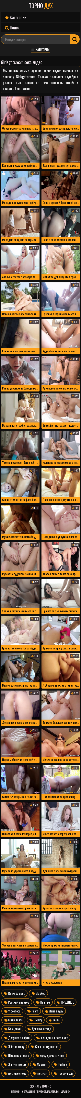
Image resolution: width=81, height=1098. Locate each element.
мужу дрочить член (51, 1055)
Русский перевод (18, 1002)
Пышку (37, 1020)
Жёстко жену (15, 1046)
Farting (62, 1064)
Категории (17, 17)
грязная (42, 1073)
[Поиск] (75, 39)
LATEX (56, 1020)
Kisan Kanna (15, 1020)
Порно (40, 5)
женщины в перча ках (54, 1037)
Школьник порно (18, 1055)
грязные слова (16, 1073)
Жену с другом (16, 1064)
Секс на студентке (46, 1046)
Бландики (14, 1028)
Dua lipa (45, 1002)
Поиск (14, 27)
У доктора (13, 1011)
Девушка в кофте (18, 1037)
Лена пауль (55, 1011)
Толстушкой (65, 1073)
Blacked (40, 993)
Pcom (34, 1011)
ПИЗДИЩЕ (67, 1002)
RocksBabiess (16, 993)
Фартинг (41, 1064)
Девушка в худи (41, 1028)
